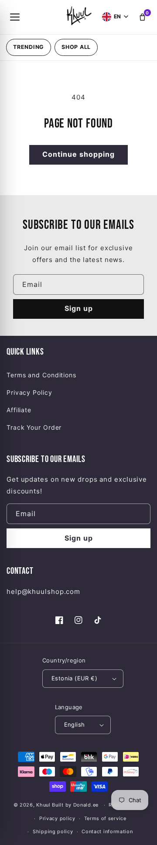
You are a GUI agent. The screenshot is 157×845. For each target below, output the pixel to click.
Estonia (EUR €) (74, 678)
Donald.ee (86, 805)
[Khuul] (78, 15)
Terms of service (105, 818)
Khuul (43, 805)
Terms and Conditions (41, 375)
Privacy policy (57, 818)
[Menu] (15, 17)
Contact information (107, 831)
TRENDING (28, 47)
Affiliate (19, 410)
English (74, 724)
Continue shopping (78, 154)
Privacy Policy (29, 392)
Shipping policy (53, 831)
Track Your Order (34, 427)
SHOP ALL (76, 47)
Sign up (79, 308)
